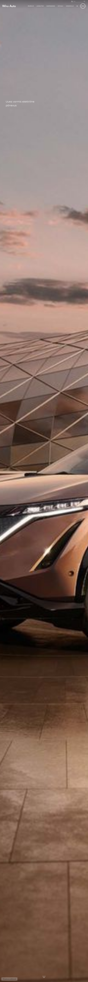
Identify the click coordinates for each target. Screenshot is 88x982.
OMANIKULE (70, 6)
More (77, 6)
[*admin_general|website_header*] (83, 6)
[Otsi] (72, 1)
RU (84, 1)
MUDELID (31, 6)
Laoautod (40, 6)
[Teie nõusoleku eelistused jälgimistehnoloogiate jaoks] (9, 979)
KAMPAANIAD (50, 6)
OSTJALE (60, 6)
